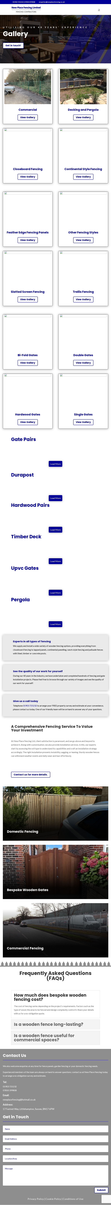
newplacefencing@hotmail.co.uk (19, 1099)
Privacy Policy (36, 1199)
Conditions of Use (73, 1199)
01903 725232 (18, 2)
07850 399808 (29, 2)
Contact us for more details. (31, 774)
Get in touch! (13, 45)
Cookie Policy (53, 1199)
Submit (101, 1190)
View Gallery (27, 117)
